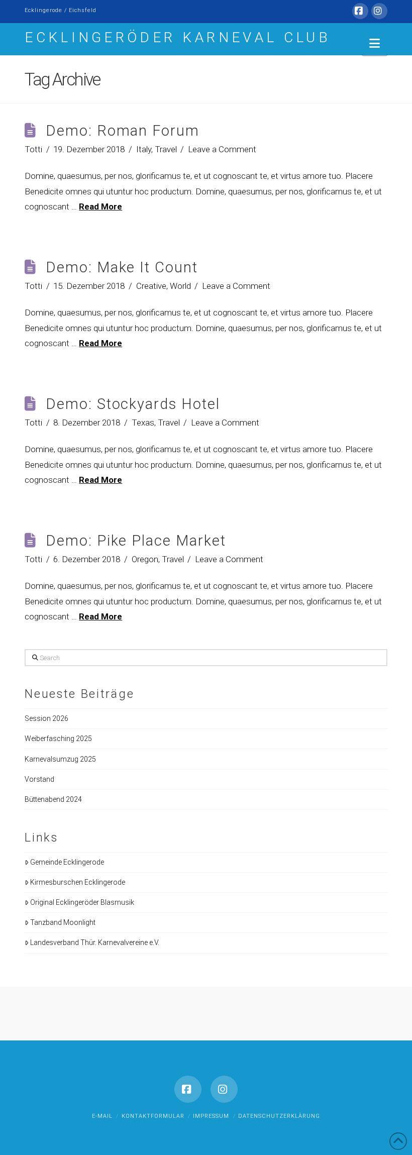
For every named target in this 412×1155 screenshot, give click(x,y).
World (180, 286)
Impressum (211, 1116)
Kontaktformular (153, 1116)
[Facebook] (360, 11)
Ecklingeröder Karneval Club (178, 38)
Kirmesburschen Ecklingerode (77, 882)
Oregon (145, 559)
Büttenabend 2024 (53, 799)
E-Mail (102, 1116)
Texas (143, 422)
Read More (100, 206)
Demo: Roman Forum (122, 130)
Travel (166, 149)
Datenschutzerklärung (279, 1116)
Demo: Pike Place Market (136, 540)
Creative (151, 286)
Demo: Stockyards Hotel (133, 403)
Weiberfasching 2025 (58, 738)
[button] (374, 43)
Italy (143, 149)
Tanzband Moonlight (62, 922)
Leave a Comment (222, 149)
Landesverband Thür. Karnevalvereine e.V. (94, 942)
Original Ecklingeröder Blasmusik (82, 902)
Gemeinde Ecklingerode (67, 862)
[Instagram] (379, 11)
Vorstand (39, 779)
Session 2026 (46, 718)
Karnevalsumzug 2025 (60, 759)
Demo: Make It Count (122, 267)
